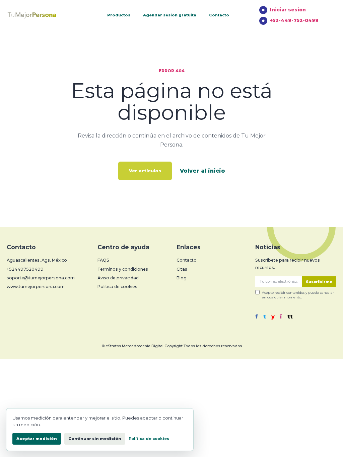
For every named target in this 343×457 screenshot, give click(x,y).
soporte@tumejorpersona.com (41, 277)
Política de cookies (117, 286)
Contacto (219, 15)
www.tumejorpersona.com (36, 286)
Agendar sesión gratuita (169, 15)
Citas (182, 269)
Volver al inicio (202, 171)
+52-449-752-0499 (294, 20)
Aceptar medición (36, 438)
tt (290, 316)
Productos (118, 15)
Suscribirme (319, 281)
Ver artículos (145, 170)
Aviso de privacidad (118, 277)
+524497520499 (25, 269)
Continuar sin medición (94, 438)
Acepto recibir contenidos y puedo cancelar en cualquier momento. (298, 294)
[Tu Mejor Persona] (42, 15)
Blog (182, 277)
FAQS (103, 260)
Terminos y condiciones (122, 269)
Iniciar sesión (288, 9)
